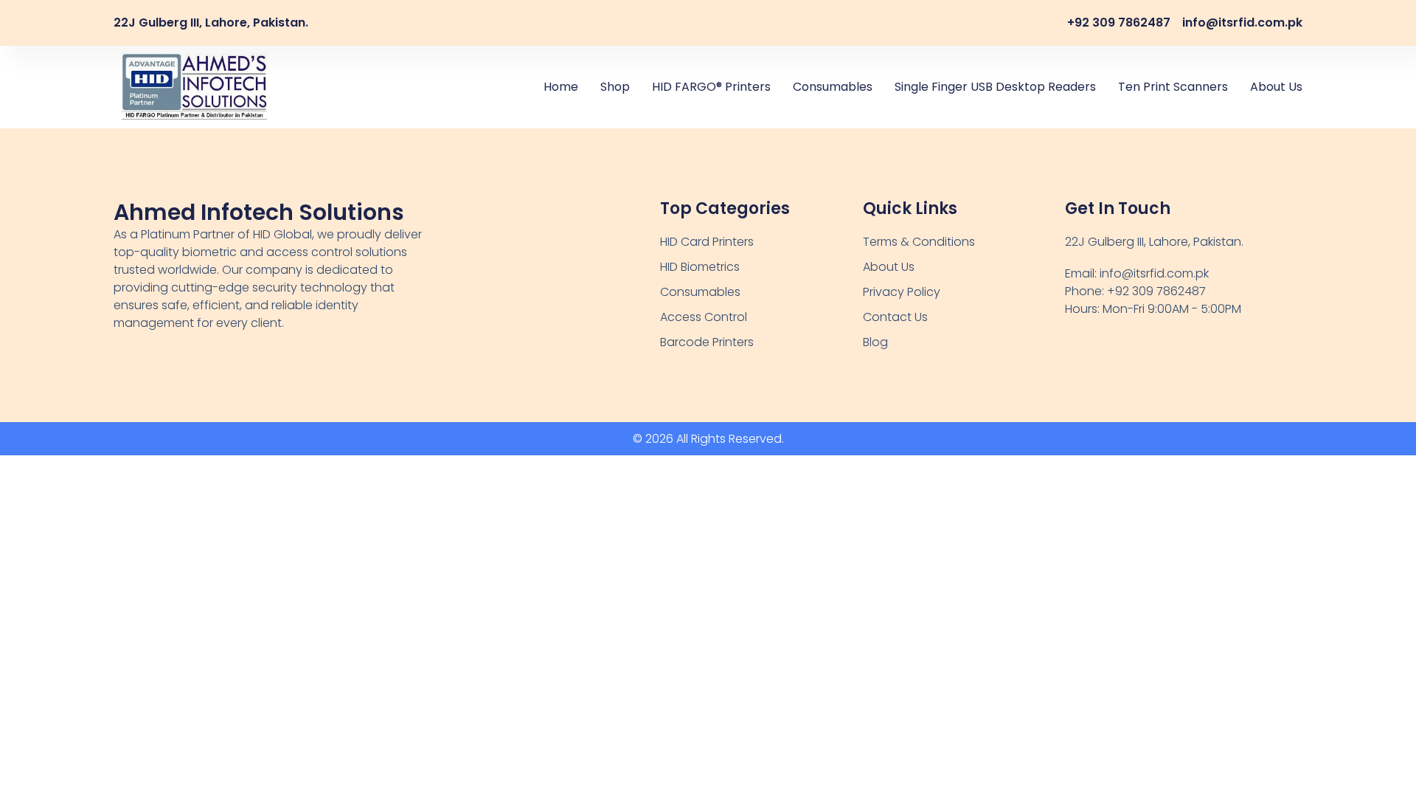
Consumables (832, 86)
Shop (615, 86)
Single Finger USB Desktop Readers (995, 86)
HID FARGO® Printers (711, 86)
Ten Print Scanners (1173, 86)
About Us (1276, 86)
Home (561, 86)
